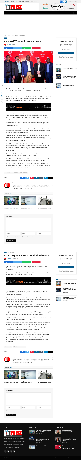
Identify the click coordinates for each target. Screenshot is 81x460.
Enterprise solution (17, 346)
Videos (42, 12)
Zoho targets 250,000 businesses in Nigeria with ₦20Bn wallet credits (11, 207)
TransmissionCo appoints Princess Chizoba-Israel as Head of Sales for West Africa (69, 439)
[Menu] (75, 13)
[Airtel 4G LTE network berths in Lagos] (28, 67)
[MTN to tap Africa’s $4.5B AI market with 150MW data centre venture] (45, 200)
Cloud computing (8, 346)
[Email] (2, 101)
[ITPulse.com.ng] (13, 7)
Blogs (23, 12)
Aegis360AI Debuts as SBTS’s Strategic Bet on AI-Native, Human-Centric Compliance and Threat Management (24, 1)
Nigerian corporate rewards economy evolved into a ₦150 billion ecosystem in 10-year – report (69, 447)
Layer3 (24, 346)
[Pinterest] (2, 98)
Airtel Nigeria (15, 172)
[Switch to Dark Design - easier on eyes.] (73, 12)
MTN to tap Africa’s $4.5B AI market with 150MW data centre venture (45, 207)
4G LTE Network (8, 172)
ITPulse (9, 44)
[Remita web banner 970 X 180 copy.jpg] (28, 110)
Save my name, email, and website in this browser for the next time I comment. (23, 236)
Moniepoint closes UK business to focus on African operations (27, 207)
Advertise (66, 12)
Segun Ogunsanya (23, 172)
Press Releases (51, 12)
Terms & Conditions (55, 457)
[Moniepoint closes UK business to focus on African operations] (28, 200)
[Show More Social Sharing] (42, 48)
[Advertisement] (40, 25)
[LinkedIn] (2, 95)
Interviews (17, 12)
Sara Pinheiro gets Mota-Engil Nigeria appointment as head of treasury (68, 431)
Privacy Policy (66, 57)
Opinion (36, 12)
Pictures (59, 12)
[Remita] (58, 10)
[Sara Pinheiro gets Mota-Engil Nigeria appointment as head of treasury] (58, 432)
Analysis (30, 12)
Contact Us (75, 457)
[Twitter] (2, 92)
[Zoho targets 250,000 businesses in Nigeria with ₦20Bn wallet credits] (11, 200)
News (10, 12)
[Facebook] (2, 89)
